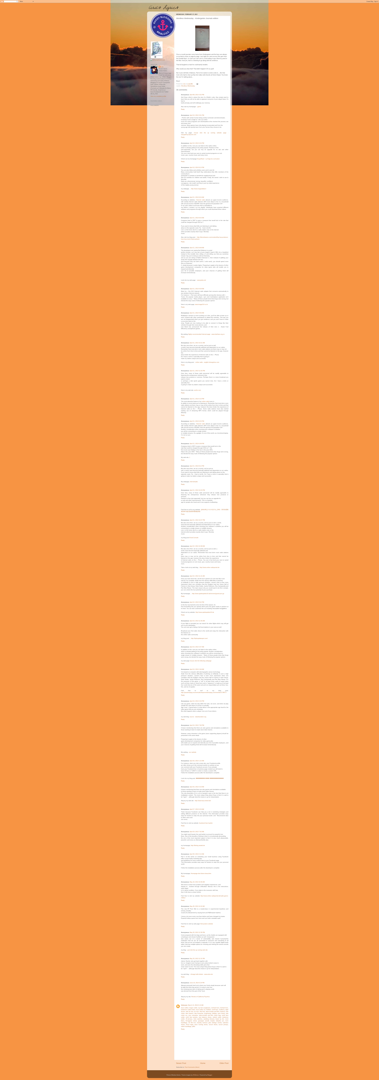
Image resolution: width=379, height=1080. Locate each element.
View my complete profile (158, 96)
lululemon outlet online (188, 1009)
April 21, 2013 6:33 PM (197, 421)
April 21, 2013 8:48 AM (197, 247)
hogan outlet (193, 1008)
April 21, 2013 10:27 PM (197, 520)
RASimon (196, 1075)
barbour (222, 1011)
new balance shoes (205, 1017)
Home (202, 1063)
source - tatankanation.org (198, 716)
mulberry (221, 1009)
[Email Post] (197, 84)
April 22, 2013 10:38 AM (197, 546)
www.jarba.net (201, 280)
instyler (212, 1021)
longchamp (207, 1013)
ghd (209, 1022)
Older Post (224, 1063)
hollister (208, 1009)
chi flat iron (192, 1022)
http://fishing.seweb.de (198, 845)
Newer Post (181, 1063)
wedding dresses (209, 1019)
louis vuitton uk (200, 1009)
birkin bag (217, 1015)
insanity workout (202, 1022)
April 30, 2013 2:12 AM (197, 854)
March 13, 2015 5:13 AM (195, 1005)
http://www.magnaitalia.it (198, 188)
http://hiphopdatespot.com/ (199, 638)
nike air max (189, 1011)
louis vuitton (185, 1008)
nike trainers (189, 1013)
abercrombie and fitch (212, 1011)
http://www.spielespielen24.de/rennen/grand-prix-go (208, 593)
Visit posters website (206, 924)
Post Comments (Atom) (192, 1067)
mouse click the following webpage (200, 661)
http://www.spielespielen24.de (205, 612)
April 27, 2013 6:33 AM (197, 809)
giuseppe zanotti (203, 1021)
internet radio (200, 200)
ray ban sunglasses (204, 1008)
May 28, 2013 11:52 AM (197, 906)
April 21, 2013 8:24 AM (197, 197)
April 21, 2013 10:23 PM (197, 490)
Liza (162, 67)
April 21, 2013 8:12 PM (197, 466)
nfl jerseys (189, 1019)
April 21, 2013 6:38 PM (197, 443)
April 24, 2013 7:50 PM (197, 725)
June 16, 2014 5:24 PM (197, 982)
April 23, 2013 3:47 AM (197, 647)
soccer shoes (213, 1024)
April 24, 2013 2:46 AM (197, 669)
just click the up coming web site (198, 950)
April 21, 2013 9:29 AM (197, 288)
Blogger (209, 1075)
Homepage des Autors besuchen (201, 873)
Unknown (184, 1005)
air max (196, 1011)
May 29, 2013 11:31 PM (197, 958)
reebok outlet (217, 1017)
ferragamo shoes (191, 1021)
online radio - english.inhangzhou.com (207, 362)
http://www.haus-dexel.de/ (203, 800)
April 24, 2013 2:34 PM (197, 701)
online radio (205, 401)
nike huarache (198, 1013)
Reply (183, 109)
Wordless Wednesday (188, 86)
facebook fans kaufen (206, 823)
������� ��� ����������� (210, 778)
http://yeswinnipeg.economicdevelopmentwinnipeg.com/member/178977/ (204, 692)
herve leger (189, 1024)
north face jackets (191, 1017)
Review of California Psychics (200, 996)
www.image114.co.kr (201, 304)
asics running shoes (201, 1024)
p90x (193, 1026)
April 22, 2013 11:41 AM (197, 576)
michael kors (215, 1008)
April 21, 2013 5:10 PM (197, 399)
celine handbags (186, 1026)
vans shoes (221, 1013)
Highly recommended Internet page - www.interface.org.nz (206, 334)
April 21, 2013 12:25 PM (197, 370)
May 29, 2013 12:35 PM (197, 932)
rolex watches (197, 1019)
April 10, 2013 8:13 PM (197, 167)
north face (215, 1009)
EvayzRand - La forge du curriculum (208, 159)
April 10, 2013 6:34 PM (197, 143)
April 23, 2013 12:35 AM (197, 621)
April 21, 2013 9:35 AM (197, 313)
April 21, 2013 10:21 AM (197, 343)
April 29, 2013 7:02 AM (197, 831)
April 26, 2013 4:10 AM (197, 787)
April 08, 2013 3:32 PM (197, 94)
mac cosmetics (193, 1015)
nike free (202, 1011)
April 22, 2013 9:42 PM (197, 602)
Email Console (193, 537)
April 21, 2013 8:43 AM (197, 218)
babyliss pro (220, 1021)
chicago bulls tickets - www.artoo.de (201, 974)
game (199, 106)
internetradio (194, 481)
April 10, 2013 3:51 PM (197, 115)
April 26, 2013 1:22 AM (197, 761)
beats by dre (220, 1019)
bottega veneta (217, 1022)
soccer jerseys (223, 1024)
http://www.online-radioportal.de (209, 567)
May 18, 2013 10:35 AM (197, 882)
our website (192, 752)
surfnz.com (197, 390)
